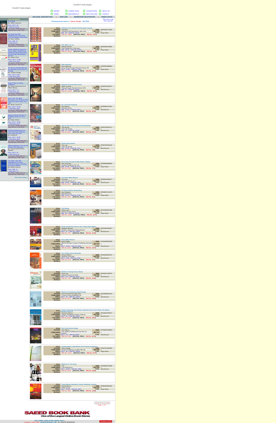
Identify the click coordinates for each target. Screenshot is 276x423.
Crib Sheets (65, 208)
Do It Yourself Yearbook (69, 104)
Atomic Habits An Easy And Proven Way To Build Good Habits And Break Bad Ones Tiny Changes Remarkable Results (17, 52)
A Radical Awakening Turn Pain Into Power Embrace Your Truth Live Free (16, 132)
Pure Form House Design (69, 328)
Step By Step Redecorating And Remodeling (76, 125)
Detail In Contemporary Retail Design (73, 292)
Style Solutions (66, 64)
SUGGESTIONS (91, 11)
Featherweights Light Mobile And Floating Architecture (79, 346)
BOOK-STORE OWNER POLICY (54, 420)
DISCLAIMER (38, 420)
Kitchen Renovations (68, 143)
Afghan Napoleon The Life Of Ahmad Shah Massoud (18, 146)
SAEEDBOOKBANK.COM (48, 422)
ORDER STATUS (106, 17)
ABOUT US (106, 11)
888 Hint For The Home (69, 364)
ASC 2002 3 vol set (67, 45)
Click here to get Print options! (108, 20)
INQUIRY (57, 11)
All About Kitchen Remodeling (71, 190)
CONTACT (105, 14)
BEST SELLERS (91, 14)
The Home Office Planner (69, 177)
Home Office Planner (68, 239)
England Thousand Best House (71, 84)
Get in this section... (21, 177)
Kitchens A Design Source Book (72, 272)
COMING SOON (73, 11)
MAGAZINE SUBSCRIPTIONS (43, 17)
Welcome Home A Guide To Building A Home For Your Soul (17, 116)
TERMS (56, 14)
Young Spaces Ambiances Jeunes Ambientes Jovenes (78, 384)
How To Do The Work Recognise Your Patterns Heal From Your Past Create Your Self (18, 100)
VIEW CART (64, 17)
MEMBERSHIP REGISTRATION (84, 17)
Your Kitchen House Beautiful (71, 253)
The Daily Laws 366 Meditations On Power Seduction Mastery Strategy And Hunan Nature (17, 163)
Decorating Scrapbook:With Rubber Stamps (75, 162)
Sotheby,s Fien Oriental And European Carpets (76, 28)
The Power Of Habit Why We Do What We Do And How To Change (17, 69)
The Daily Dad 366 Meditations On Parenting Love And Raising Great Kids (17, 35)
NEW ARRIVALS (73, 14)
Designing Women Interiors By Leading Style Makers (78, 226)
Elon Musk (11, 21)
